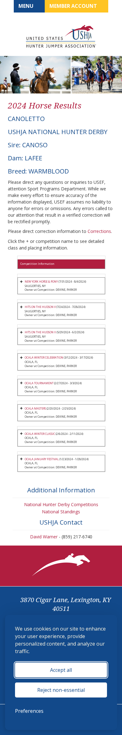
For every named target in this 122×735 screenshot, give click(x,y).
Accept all (61, 670)
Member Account (73, 6)
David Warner (44, 537)
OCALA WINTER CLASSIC (40, 434)
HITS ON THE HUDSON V (40, 307)
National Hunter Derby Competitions (61, 504)
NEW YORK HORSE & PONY (41, 281)
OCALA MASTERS (35, 408)
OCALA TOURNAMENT (39, 383)
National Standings (61, 512)
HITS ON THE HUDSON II (40, 332)
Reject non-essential (61, 690)
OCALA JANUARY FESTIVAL (42, 459)
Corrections (99, 231)
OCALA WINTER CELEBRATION (44, 357)
